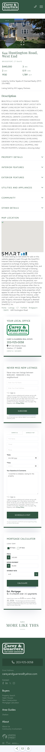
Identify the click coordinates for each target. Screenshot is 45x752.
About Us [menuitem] (6, 726)
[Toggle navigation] (41, 7)
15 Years (22, 548)
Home (4, 308)
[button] (3, 33)
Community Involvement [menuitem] (12, 729)
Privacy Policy (20, 403)
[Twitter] (10, 683)
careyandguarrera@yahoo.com (19, 674)
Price (9, 554)
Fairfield (24, 308)
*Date (9, 455)
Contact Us (10, 351)
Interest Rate (12, 571)
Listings (11, 308)
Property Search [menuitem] (8, 695)
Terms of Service (12, 523)
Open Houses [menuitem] (7, 698)
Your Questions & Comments (16, 471)
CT (17, 308)
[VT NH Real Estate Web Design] (22, 737)
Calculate (22, 583)
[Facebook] (3, 683)
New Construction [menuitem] (9, 700)
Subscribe (22, 411)
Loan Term (11, 544)
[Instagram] (14, 683)
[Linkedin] (6, 683)
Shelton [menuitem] (5, 714)
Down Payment (12, 562)
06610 (6, 310)
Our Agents (18, 351)
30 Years (12, 548)
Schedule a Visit (30, 432)
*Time (9, 463)
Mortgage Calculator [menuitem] (10, 702)
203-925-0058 (15, 342)
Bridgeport (33, 308)
